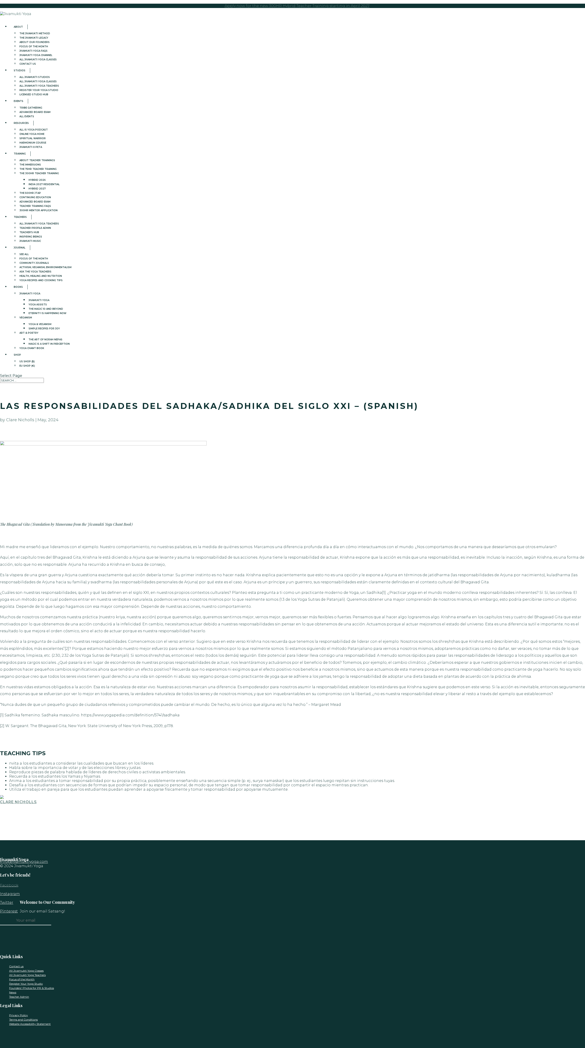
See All (24, 254)
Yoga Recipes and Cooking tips (41, 280)
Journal (19, 247)
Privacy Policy (18, 1015)
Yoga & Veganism (40, 324)
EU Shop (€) (27, 365)
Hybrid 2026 (37, 180)
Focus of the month (33, 46)
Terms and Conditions (23, 1019)
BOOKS (18, 286)
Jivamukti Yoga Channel (35, 55)
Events (18, 101)
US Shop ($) (27, 361)
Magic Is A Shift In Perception (49, 343)
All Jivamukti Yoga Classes (38, 59)
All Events (26, 116)
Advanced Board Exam (35, 112)
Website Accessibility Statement (30, 1024)
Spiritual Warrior (32, 138)
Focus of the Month (22, 979)
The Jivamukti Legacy (33, 37)
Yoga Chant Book (31, 348)
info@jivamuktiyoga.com (24, 861)
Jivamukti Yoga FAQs (33, 50)
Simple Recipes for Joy (44, 328)
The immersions (30, 164)
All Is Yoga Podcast (33, 129)
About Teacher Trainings (37, 160)
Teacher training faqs (35, 206)
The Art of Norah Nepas (45, 339)
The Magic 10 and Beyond (46, 308)
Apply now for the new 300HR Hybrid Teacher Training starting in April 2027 (297, 6)
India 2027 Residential (44, 184)
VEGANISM (25, 317)
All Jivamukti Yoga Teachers (39, 85)
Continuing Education (35, 197)
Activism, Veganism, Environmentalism (45, 267)
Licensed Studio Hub (33, 94)
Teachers (20, 217)
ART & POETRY (28, 332)
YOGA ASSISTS (38, 304)
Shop (17, 354)
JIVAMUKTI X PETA (30, 147)
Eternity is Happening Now (47, 313)
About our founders (34, 42)
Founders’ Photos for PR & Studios (31, 988)
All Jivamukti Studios (34, 77)
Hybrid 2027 (37, 188)
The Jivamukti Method (34, 33)
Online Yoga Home (31, 134)
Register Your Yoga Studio (38, 90)
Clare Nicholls (18, 802)
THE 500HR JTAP (30, 193)
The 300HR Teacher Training (39, 173)
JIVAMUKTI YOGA (29, 293)
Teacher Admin (19, 996)
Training (20, 153)
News (12, 992)
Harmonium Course (32, 142)
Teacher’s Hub (29, 232)
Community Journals (34, 262)
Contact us (27, 63)
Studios (19, 70)
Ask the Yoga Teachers (35, 271)
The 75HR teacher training (38, 169)
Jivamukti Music (30, 241)
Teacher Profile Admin (35, 228)
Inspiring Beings (30, 236)
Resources (21, 123)
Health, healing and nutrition (40, 276)
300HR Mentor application (38, 210)
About (18, 26)
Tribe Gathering (30, 107)
